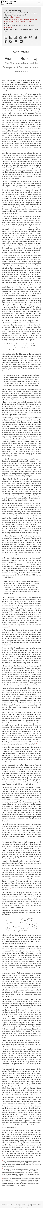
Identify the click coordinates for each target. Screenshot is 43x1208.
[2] (36, 743)
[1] (8, 626)
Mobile (16, 1207)
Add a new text (24, 1207)
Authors (22, 1205)
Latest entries (36, 1205)
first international (20, 21)
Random (4, 1205)
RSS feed (11, 1205)
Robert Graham (14, 17)
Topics (29, 1205)
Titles (17, 1205)
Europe (11, 21)
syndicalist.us (8, 27)
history (29, 21)
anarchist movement (16, 19)
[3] (10, 889)
